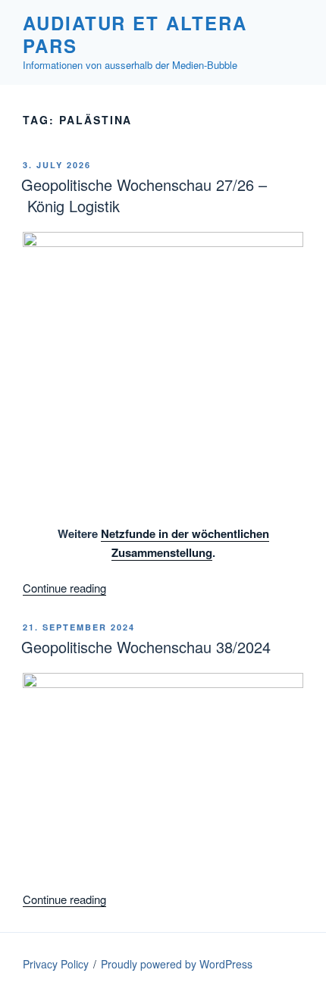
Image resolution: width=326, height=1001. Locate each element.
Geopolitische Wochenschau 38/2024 (146, 647)
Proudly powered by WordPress (176, 963)
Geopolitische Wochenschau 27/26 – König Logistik (144, 195)
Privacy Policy (56, 963)
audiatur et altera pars (135, 34)
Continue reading (64, 588)
